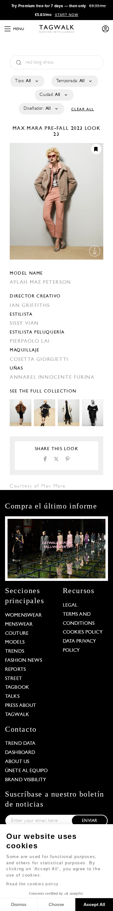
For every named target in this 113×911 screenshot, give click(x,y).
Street (13, 678)
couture (17, 633)
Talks (12, 696)
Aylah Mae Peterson (40, 282)
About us (17, 761)
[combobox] (27, 81)
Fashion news (23, 660)
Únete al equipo (26, 770)
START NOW (66, 14)
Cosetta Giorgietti (39, 359)
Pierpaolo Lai (30, 341)
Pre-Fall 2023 (64, 128)
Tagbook (17, 687)
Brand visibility (25, 779)
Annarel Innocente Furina (52, 377)
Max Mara (29, 128)
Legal (70, 605)
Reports (15, 669)
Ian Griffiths (30, 305)
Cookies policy (83, 632)
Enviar (89, 821)
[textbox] (27, 81)
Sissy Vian (24, 323)
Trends (14, 651)
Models (14, 642)
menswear (19, 624)
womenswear (23, 615)
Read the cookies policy (32, 884)
